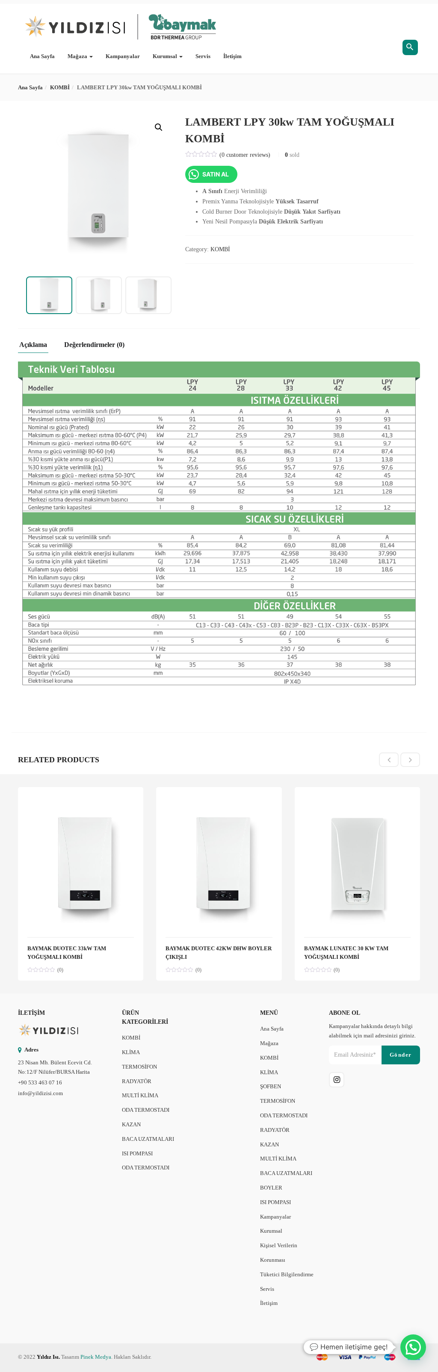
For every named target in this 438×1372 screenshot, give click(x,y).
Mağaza (78, 56)
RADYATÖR (136, 1081)
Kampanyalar (123, 56)
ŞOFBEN (270, 1086)
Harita (83, 1072)
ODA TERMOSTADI (145, 1110)
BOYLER (271, 1187)
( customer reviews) (244, 155)
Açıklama (33, 344)
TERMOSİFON (139, 1067)
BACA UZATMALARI (148, 1139)
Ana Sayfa (42, 56)
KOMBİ (60, 87)
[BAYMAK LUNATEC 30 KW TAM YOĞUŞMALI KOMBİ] (357, 801)
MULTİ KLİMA (140, 1095)
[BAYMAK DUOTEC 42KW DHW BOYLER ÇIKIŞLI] (219, 801)
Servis (202, 56)
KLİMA (131, 1052)
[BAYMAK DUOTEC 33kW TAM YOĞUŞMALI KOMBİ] (80, 801)
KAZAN (131, 1124)
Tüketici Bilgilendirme (287, 1274)
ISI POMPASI (137, 1153)
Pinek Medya (95, 1357)
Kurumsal (165, 56)
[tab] (36, 347)
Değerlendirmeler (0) (94, 344)
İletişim (232, 56)
